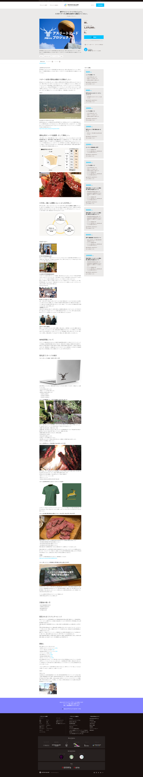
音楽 (47, 721)
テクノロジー (41, 728)
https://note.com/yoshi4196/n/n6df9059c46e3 (48, 558)
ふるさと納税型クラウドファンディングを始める (78, 730)
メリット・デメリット (73, 725)
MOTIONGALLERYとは (94, 718)
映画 (40, 720)
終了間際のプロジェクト (60, 723)
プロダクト (48, 725)
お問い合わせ (92, 723)
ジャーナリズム (42, 732)
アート (47, 720)
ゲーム (47, 723)
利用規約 (91, 727)
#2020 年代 (92, 720)
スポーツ (74, 16)
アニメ (40, 723)
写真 (40, 721)
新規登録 (101, 5)
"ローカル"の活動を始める (74, 728)
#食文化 (41, 56)
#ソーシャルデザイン (55, 56)
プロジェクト (42, 61)
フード (47, 730)
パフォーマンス (49, 728)
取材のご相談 (92, 725)
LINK (56, 648)
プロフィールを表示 (97, 50)
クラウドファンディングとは (74, 720)
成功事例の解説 (72, 723)
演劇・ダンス (41, 727)
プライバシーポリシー (94, 728)
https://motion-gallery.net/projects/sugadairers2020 (49, 128)
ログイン (92, 5)
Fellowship (71, 727)
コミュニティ (41, 725)
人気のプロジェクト (60, 720)
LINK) (56, 651)
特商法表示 (92, 730)
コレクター (57, 61)
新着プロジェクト (59, 721)
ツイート (92, 44)
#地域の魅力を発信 (47, 56)
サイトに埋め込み (99, 44)
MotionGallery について (100, 0)
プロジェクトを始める (54, 5)
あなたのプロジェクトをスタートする (72, 708)
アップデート (49, 61)
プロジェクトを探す (43, 5)
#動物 (61, 56)
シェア (87, 44)
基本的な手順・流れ (73, 721)
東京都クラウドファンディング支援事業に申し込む (78, 732)
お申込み (71, 718)
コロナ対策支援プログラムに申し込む (76, 733)
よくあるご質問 (93, 721)
